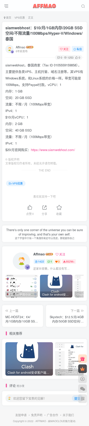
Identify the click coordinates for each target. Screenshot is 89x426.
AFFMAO (40, 421)
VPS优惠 (19, 17)
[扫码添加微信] (82, 388)
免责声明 (36, 415)
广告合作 (52, 415)
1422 (41, 261)
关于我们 (68, 415)
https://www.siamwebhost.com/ (53, 149)
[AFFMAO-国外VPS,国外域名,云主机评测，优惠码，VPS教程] (44, 5)
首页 (8, 17)
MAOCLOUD (58, 421)
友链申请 (21, 415)
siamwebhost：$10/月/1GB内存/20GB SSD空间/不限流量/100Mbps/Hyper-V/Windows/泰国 (44, 33)
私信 (79, 49)
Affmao (20, 47)
